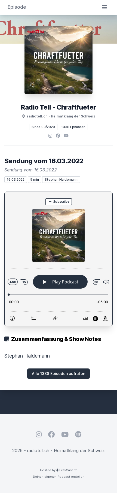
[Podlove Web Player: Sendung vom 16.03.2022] (58, 259)
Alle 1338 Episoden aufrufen (58, 373)
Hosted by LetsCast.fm (58, 470)
